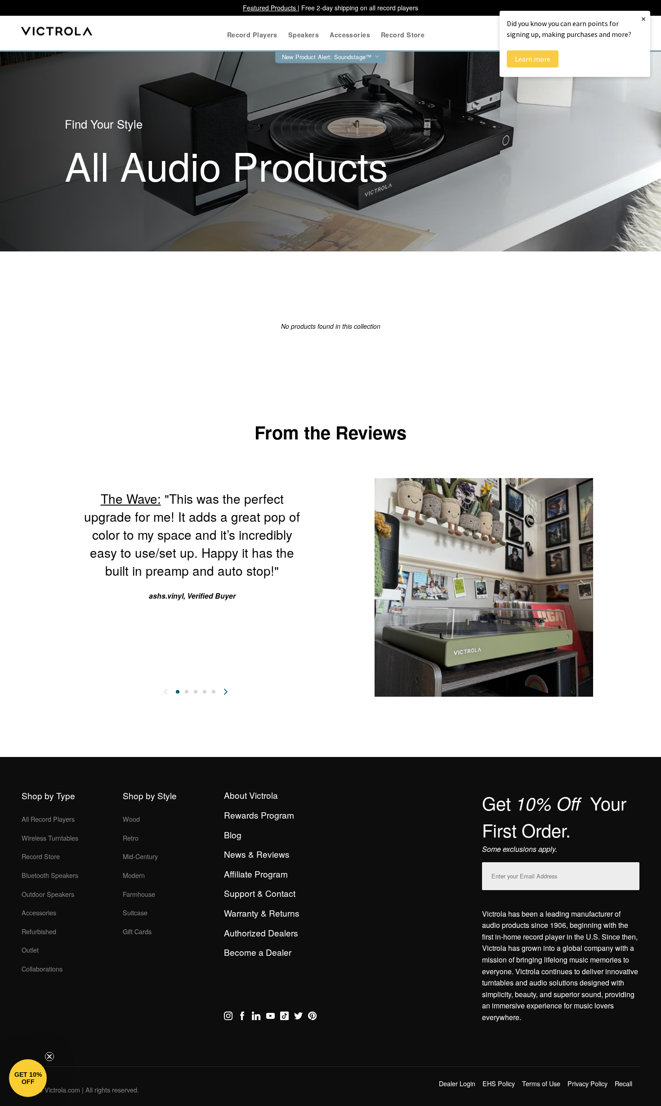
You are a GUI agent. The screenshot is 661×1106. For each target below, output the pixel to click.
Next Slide (226, 692)
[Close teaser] (49, 1056)
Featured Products (270, 7)
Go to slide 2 (186, 692)
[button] (28, 1078)
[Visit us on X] (298, 1017)
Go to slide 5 (213, 692)
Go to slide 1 (177, 692)
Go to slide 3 (195, 692)
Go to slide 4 (204, 692)
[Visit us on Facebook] (242, 1017)
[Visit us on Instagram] (228, 1017)
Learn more (532, 58)
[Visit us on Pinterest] (312, 1017)
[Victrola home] (57, 33)
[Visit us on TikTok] (284, 1017)
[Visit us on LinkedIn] (256, 1017)
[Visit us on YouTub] (270, 1017)
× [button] (643, 18)
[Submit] (630, 874)
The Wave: (131, 498)
